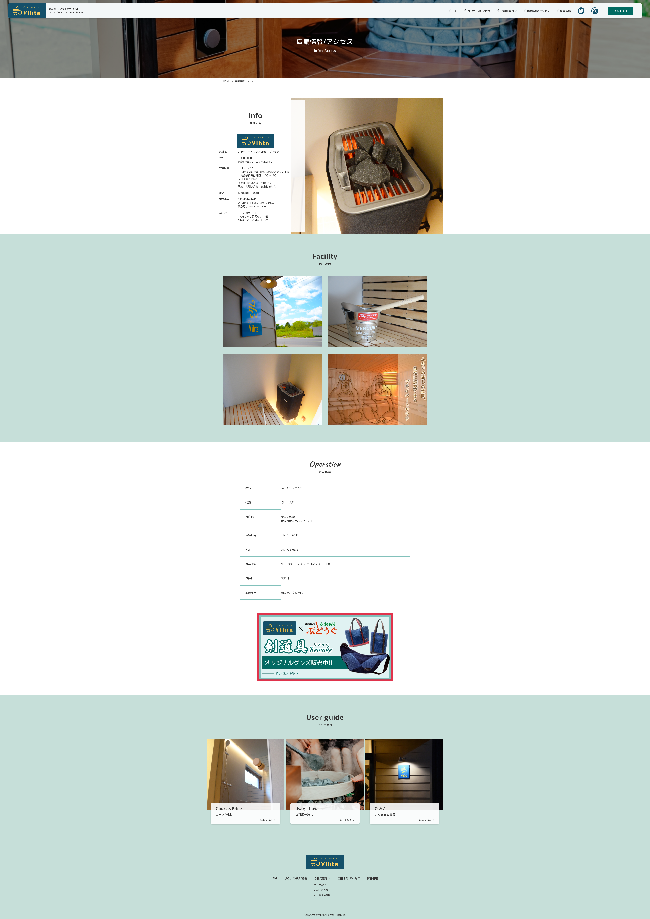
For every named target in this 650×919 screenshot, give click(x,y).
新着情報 (565, 11)
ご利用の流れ (321, 890)
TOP (454, 11)
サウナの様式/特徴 (479, 11)
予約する (619, 11)
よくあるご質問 (322, 894)
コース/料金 (320, 885)
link (208, 741)
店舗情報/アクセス (538, 11)
